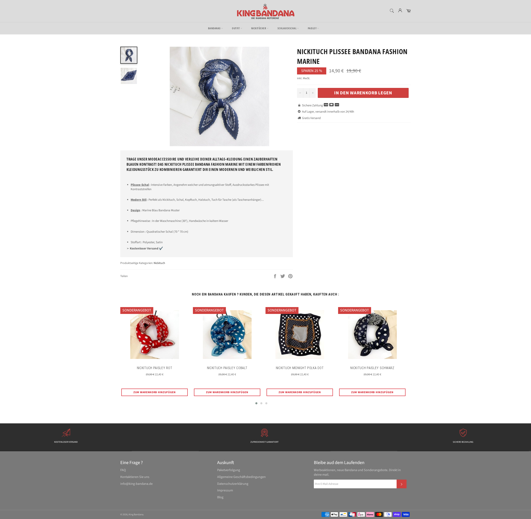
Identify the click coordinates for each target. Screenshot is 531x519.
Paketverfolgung (228, 470)
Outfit (236, 28)
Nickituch (159, 263)
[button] (256, 403)
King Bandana (136, 514)
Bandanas (214, 28)
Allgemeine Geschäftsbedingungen (241, 477)
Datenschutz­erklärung (232, 483)
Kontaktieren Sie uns (134, 477)
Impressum (225, 490)
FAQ (123, 470)
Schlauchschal (287, 28)
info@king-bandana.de (136, 483)
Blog (220, 497)
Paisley (312, 28)
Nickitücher (259, 28)
